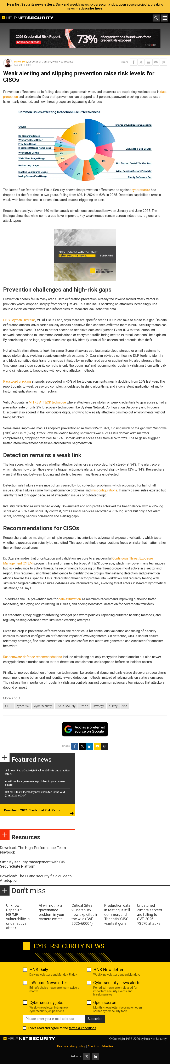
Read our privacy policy (71, 1046)
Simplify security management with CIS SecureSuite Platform (32, 864)
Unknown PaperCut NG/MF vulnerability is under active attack (18, 916)
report (84, 706)
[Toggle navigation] (164, 18)
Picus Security (66, 706)
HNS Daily (38, 969)
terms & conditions (82, 1028)
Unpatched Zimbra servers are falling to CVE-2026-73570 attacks (149, 914)
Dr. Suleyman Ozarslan (19, 320)
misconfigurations (104, 490)
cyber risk (23, 706)
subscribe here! (91, 8)
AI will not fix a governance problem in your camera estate (51, 912)
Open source (104, 1002)
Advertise (107, 1046)
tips (125, 706)
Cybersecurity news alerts (116, 982)
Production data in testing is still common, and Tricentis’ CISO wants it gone (117, 914)
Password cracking (17, 381)
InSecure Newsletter (48, 982)
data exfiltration (69, 599)
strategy (98, 706)
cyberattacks (140, 190)
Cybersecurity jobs (46, 1002)
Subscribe (94, 1019)
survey (113, 706)
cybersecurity (43, 706)
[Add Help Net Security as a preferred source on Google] (163, 62)
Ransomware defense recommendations (32, 657)
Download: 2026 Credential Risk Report (33, 810)
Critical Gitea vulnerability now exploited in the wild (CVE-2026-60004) (85, 914)
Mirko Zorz (20, 61)
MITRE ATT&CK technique (47, 402)
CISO (8, 706)
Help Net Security (155, 1038)
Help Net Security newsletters (30, 4)
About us (93, 1046)
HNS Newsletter (108, 969)
